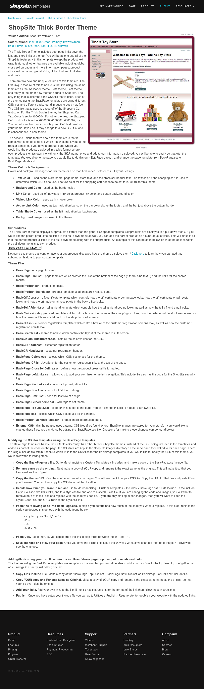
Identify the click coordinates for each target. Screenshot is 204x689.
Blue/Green (43, 42)
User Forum (92, 654)
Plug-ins (13, 654)
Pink (31, 42)
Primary (57, 42)
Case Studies (55, 645)
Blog (165, 649)
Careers (167, 654)
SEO (50, 654)
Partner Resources (135, 654)
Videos (89, 640)
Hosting (128, 640)
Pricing (12, 649)
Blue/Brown (61, 46)
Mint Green (32, 46)
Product (147, 6)
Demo (11, 640)
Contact (167, 645)
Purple (19, 46)
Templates (91, 649)
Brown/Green (71, 42)
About (166, 640)
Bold (11, 46)
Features (13, 645)
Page (132, 6)
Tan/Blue (46, 46)
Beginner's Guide (111, 6)
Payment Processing (60, 649)
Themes (165, 6)
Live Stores (131, 649)
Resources (183, 6)
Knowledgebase (95, 659)
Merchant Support (96, 645)
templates (41, 6)
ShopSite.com (20, 6)
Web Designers (133, 645)
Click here (138, 253)
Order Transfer (17, 659)
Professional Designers (61, 640)
